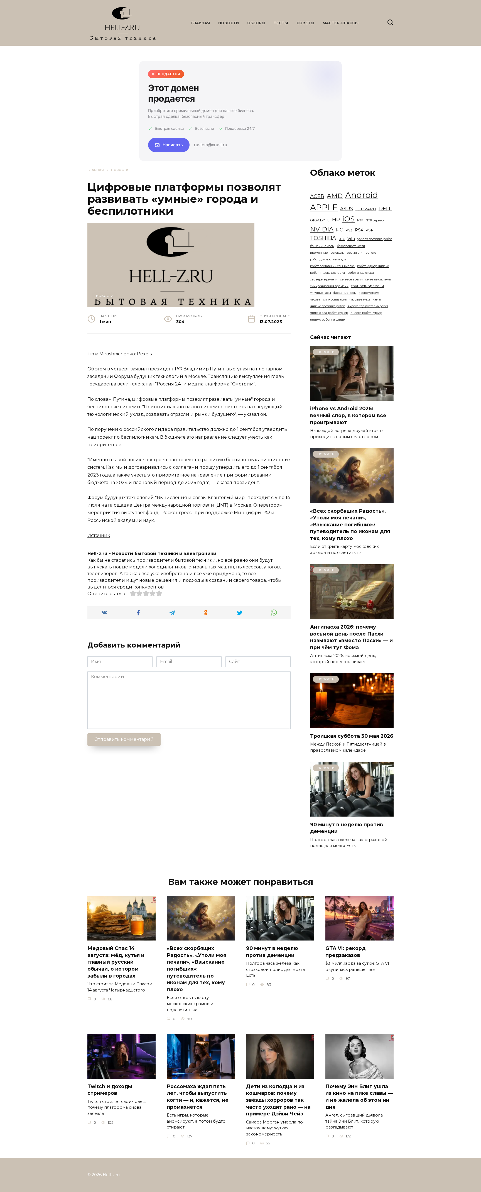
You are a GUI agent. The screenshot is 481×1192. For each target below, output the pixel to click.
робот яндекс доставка (327, 273)
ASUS (346, 208)
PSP (369, 230)
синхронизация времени (329, 286)
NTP (360, 220)
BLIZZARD (365, 209)
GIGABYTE (320, 220)
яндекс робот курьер (366, 313)
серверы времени (324, 279)
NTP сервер (375, 220)
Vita (351, 238)
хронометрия (369, 293)
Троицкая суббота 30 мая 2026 (351, 736)
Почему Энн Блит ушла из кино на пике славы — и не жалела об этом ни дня (359, 1096)
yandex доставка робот (374, 239)
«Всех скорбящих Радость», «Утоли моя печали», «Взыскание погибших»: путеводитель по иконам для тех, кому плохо (350, 524)
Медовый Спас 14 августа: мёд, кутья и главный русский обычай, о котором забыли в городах (115, 962)
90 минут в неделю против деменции (272, 951)
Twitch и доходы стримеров (109, 1089)
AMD (335, 196)
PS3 (349, 230)
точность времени (367, 286)
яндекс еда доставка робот (367, 306)
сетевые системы (378, 279)
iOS (348, 218)
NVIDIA (321, 229)
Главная (200, 23)
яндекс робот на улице (327, 319)
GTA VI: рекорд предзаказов (345, 951)
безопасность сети (351, 246)
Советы (305, 23)
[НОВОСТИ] (352, 397)
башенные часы (322, 246)
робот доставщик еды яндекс (332, 266)
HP (336, 219)
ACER (317, 196)
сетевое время (351, 279)
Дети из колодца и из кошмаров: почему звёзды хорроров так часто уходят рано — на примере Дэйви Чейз (278, 1100)
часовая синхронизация (328, 299)
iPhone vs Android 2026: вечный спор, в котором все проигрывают (348, 415)
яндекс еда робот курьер (329, 313)
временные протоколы (327, 253)
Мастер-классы (341, 23)
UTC (342, 239)
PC (339, 230)
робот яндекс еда (360, 273)
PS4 (359, 230)
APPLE (324, 207)
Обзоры (256, 23)
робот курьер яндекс (373, 266)
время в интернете (361, 253)
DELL (385, 208)
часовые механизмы (365, 299)
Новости (228, 23)
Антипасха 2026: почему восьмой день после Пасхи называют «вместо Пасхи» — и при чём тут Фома (351, 637)
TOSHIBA (323, 238)
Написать (173, 144)
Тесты (281, 23)
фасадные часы (344, 293)
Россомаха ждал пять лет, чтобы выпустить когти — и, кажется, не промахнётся (198, 1096)
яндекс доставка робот (327, 306)
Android (361, 195)
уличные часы (320, 293)
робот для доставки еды (328, 259)
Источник (98, 535)
